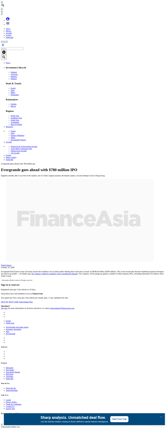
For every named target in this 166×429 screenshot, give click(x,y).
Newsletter (10, 370)
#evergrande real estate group (17, 327)
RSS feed (9, 374)
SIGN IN (4, 302)
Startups (14, 72)
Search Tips (10, 409)
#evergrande (10, 334)
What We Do (11, 388)
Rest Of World (16, 124)
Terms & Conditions (13, 404)
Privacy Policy (11, 402)
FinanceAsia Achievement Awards (24, 146)
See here (4, 308)
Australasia (15, 122)
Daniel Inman (6, 265)
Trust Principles (12, 390)
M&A (13, 93)
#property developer (13, 329)
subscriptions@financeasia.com (62, 308)
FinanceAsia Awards (19, 151)
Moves (8, 31)
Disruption (15, 95)
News (8, 29)
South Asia (15, 120)
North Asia (15, 116)
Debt (12, 90)
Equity (13, 88)
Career (8, 400)
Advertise (9, 376)
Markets (14, 77)
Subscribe (9, 37)
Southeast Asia (16, 118)
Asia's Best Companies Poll (21, 149)
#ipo (7, 332)
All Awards (15, 153)
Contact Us (10, 406)
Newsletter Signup (13, 372)
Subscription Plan (26, 302)
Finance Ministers (17, 135)
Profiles (14, 104)
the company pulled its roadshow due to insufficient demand (54, 274)
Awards (9, 33)
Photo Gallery (11, 157)
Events (8, 35)
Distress (14, 79)
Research (9, 127)
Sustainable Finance (18, 140)
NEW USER (14, 302)
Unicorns (14, 74)
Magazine (9, 368)
